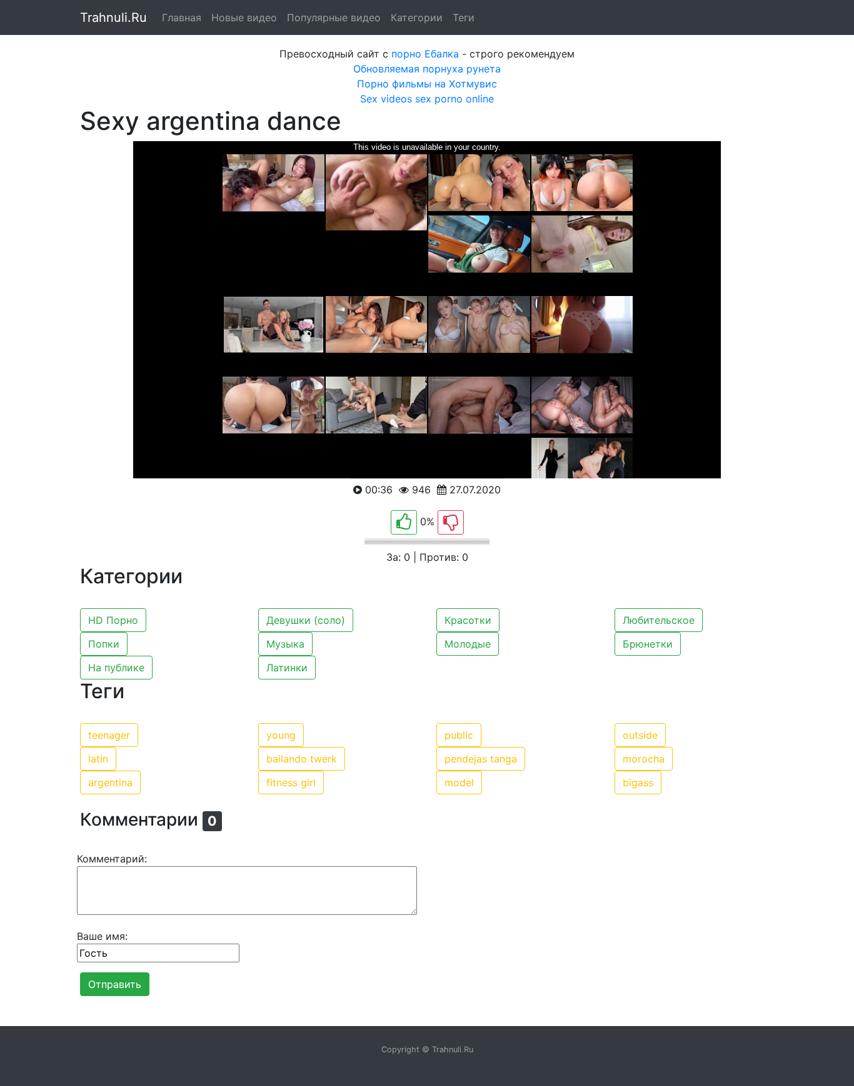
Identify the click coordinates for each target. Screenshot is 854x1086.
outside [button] (640, 735)
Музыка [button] (285, 644)
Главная (181, 17)
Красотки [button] (468, 620)
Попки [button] (103, 644)
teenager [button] (109, 735)
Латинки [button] (287, 667)
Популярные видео (334, 17)
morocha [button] (644, 759)
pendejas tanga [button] (481, 759)
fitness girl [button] (291, 782)
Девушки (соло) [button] (305, 620)
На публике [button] (116, 667)
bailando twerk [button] (301, 759)
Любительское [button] (659, 620)
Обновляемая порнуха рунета (427, 68)
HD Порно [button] (113, 620)
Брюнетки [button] (648, 644)
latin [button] (98, 759)
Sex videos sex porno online (427, 98)
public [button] (459, 735)
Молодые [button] (468, 644)
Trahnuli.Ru (113, 17)
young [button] (281, 735)
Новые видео (244, 17)
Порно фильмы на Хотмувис (427, 83)
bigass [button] (638, 782)
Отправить (114, 984)
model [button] (459, 782)
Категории (417, 17)
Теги (464, 17)
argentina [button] (110, 782)
